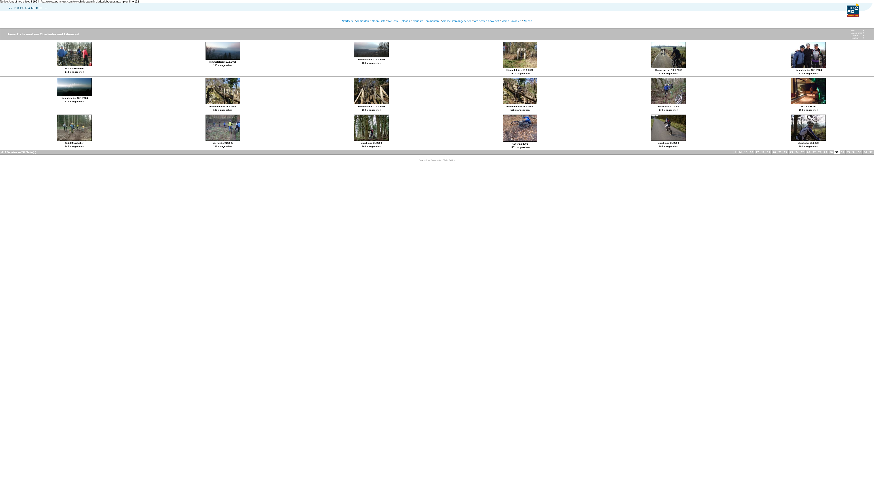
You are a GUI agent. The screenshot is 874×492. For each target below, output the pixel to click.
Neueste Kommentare (426, 21)
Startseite (348, 21)
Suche (528, 21)
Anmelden (362, 21)
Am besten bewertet (486, 21)
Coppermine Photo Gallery (443, 160)
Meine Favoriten (511, 21)
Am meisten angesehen (457, 21)
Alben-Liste (378, 21)
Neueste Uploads (399, 21)
